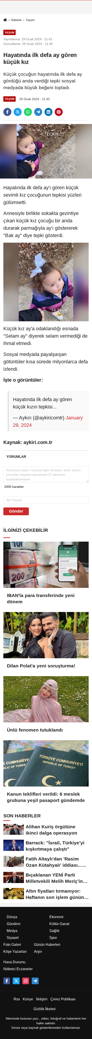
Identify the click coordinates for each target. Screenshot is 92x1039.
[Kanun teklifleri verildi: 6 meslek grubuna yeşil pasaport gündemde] (46, 763)
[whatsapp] (28, 112)
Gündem (13, 924)
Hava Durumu (14, 962)
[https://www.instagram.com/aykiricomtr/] (25, 981)
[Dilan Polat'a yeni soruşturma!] (46, 635)
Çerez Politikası (62, 999)
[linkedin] (48, 112)
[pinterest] (59, 112)
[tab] (16, 457)
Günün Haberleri (47, 944)
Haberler (16, 20)
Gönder (16, 511)
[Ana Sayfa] (5, 20)
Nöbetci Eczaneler (18, 969)
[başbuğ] (35, 981)
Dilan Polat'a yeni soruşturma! (41, 665)
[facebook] (7, 112)
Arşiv (38, 951)
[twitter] (18, 112)
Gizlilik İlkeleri (44, 1009)
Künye (28, 999)
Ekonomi (56, 917)
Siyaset (13, 938)
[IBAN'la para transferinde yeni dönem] (46, 565)
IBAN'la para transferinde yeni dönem (41, 598)
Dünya (12, 917)
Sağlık (54, 931)
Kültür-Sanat (59, 924)
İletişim (41, 999)
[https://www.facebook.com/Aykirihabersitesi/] (6, 981)
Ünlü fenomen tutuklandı (35, 729)
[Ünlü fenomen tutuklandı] (46, 699)
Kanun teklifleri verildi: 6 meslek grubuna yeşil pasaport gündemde (46, 797)
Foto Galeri (12, 944)
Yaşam (30, 20)
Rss (17, 999)
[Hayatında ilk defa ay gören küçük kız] (46, 151)
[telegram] (38, 112)
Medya (12, 931)
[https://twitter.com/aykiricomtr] (16, 981)
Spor (53, 938)
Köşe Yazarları (15, 951)
